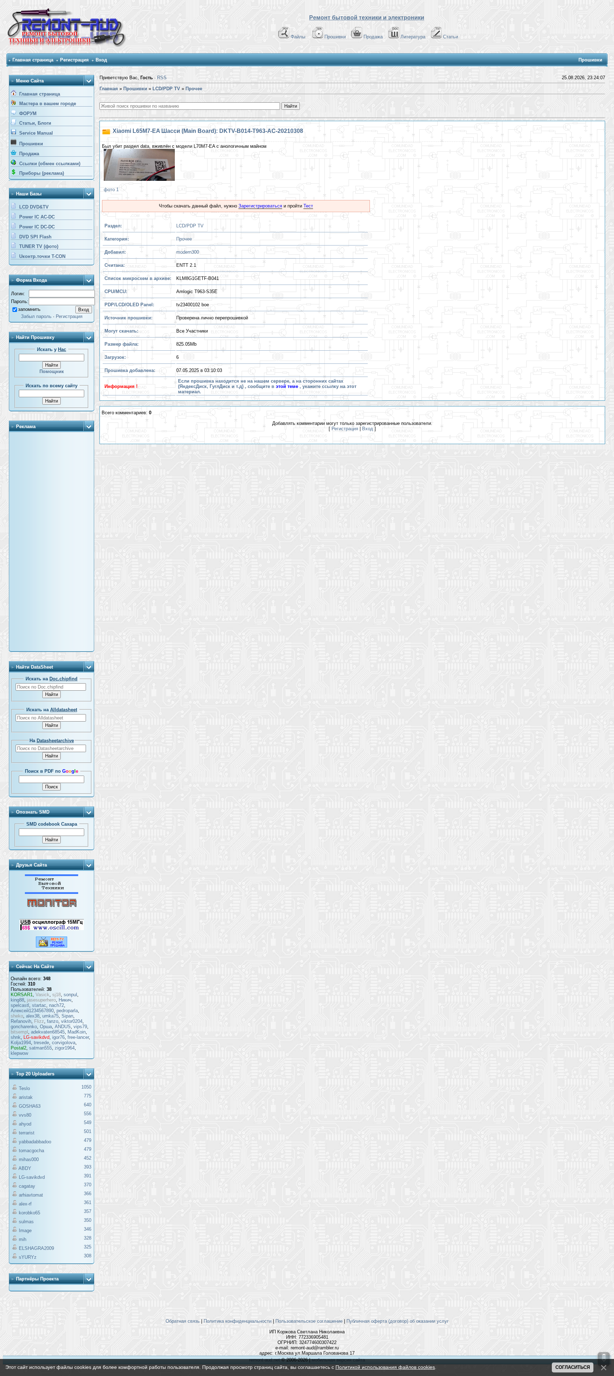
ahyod (25, 1124)
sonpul (70, 994)
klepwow (19, 1053)
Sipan (67, 1016)
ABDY (24, 1168)
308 (87, 1255)
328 (87, 1238)
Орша (46, 1026)
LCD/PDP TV (190, 225)
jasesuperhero (41, 1000)
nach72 (56, 1005)
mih (22, 1239)
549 (87, 1122)
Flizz (39, 1021)
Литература (412, 36)
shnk (16, 1037)
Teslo (24, 1088)
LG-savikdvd (36, 1037)
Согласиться (572, 1367)
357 (87, 1211)
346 (87, 1229)
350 (87, 1220)
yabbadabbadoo (35, 1141)
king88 (17, 1000)
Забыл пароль (36, 316)
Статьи (450, 36)
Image (25, 1230)
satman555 (40, 1048)
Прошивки (335, 36)
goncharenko (24, 1026)
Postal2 (18, 1048)
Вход (101, 60)
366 (87, 1193)
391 (87, 1175)
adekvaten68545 (48, 1032)
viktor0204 (71, 1021)
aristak (26, 1097)
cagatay (27, 1186)
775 (87, 1096)
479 (87, 1140)
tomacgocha (31, 1150)
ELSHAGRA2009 (36, 1248)
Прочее (184, 239)
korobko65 (29, 1212)
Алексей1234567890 (32, 1010)
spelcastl (20, 1005)
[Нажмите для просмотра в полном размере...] (138, 166)
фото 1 (111, 189)
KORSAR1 (22, 994)
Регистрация (74, 60)
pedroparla (67, 1010)
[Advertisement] (51, 542)
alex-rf (25, 1204)
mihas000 (29, 1159)
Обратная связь (183, 1321)
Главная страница (32, 60)
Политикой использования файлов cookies (385, 1367)
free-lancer (78, 1037)
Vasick (42, 994)
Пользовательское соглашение (309, 1321)
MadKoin (77, 1032)
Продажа (373, 36)
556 (87, 1113)
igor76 (58, 1037)
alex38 (32, 1016)
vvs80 (25, 1115)
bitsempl (19, 1032)
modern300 (187, 252)
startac (39, 1005)
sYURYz (28, 1257)
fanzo (52, 1021)
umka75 (50, 1016)
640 (87, 1104)
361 (87, 1202)
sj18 (56, 994)
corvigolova (63, 1042)
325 (87, 1247)
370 (87, 1184)
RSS (162, 77)
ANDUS (63, 1026)
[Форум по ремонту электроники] (51, 892)
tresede (41, 1042)
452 (87, 1158)
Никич (65, 1000)
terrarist (26, 1132)
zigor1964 (65, 1048)
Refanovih (21, 1021)
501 (87, 1131)
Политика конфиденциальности (237, 1321)
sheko (17, 1016)
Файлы (298, 36)
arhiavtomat (31, 1195)
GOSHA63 (30, 1106)
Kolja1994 (21, 1042)
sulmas (26, 1221)
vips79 (80, 1026)
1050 (86, 1087)
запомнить (29, 309)
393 (87, 1167)
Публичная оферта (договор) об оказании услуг (397, 1321)
